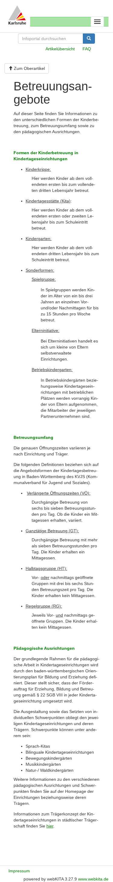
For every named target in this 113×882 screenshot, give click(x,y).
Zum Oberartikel (29, 68)
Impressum (19, 870)
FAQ (87, 48)
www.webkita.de (93, 879)
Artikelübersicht (60, 48)
